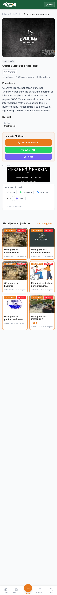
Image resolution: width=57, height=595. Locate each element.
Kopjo (12, 192)
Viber (30, 156)
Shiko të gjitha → (46, 223)
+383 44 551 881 (30, 142)
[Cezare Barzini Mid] (28, 174)
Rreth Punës (15, 14)
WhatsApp (30, 150)
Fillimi (4, 14)
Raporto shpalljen (15, 206)
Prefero (11, 72)
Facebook (44, 192)
